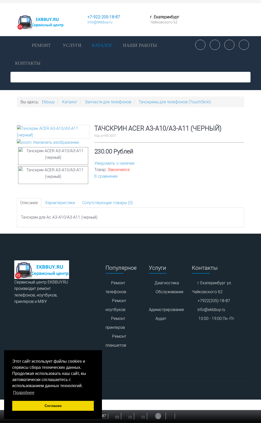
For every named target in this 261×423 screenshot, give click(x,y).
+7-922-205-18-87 (103, 17)
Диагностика (166, 282)
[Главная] (18, 45)
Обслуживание (169, 291)
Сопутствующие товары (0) (107, 202)
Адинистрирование (166, 309)
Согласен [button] (53, 406)
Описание (29, 202)
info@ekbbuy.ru (99, 22)
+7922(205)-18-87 (214, 300)
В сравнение (106, 176)
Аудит (160, 318)
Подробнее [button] (23, 392)
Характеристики (60, 202)
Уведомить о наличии (114, 163)
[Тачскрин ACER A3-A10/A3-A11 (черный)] (53, 156)
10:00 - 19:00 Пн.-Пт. (217, 318)
